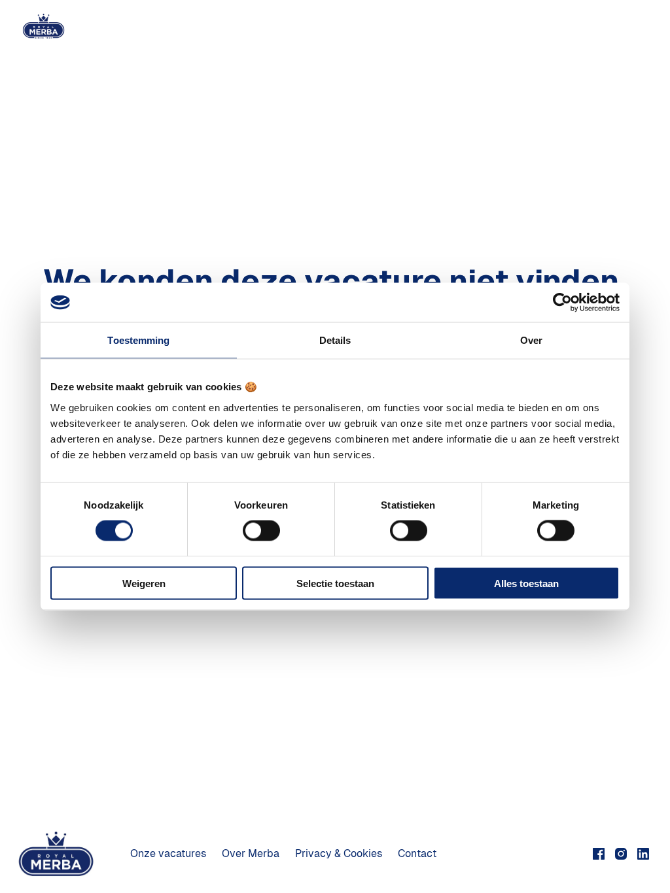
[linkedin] (643, 854)
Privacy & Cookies (338, 853)
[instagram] (621, 854)
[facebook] (599, 854)
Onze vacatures (168, 853)
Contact (417, 853)
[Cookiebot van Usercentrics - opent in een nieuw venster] (562, 302)
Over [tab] (531, 340)
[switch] (261, 530)
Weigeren (144, 582)
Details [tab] (335, 340)
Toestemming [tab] (138, 340)
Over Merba (250, 853)
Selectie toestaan (335, 582)
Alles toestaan (526, 582)
